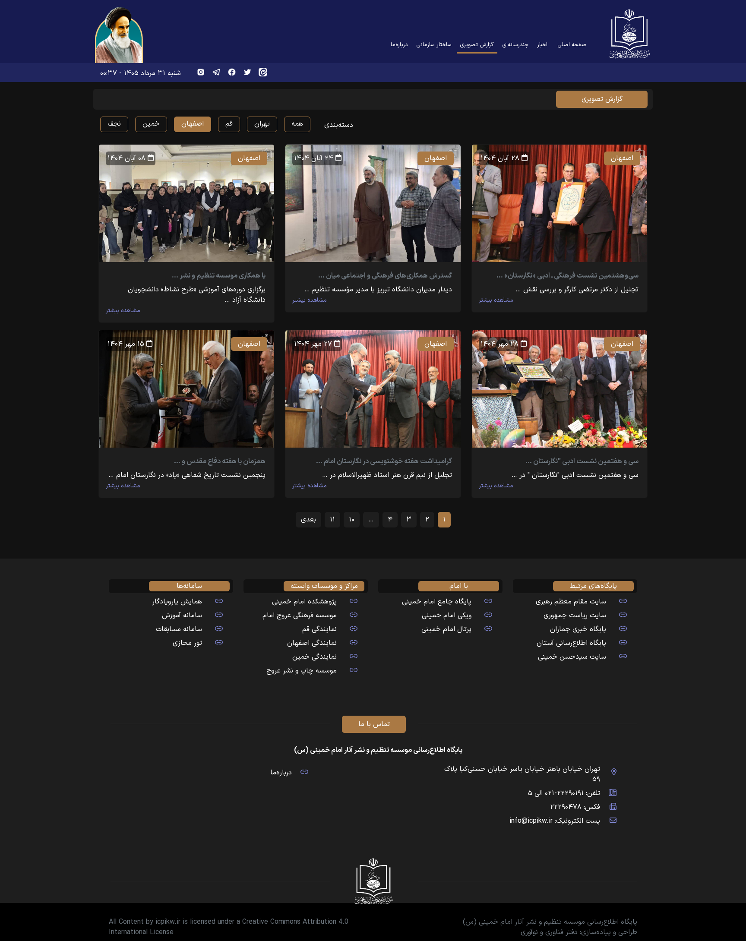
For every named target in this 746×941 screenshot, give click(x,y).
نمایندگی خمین (314, 657)
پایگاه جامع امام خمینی (436, 602)
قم (229, 124)
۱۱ (332, 520)
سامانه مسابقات (179, 629)
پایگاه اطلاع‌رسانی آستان (571, 643)
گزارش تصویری (475, 44)
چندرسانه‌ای (515, 45)
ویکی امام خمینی (446, 615)
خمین (151, 124)
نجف (114, 124)
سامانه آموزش (182, 615)
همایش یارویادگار (177, 602)
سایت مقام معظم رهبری (571, 602)
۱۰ (351, 520)
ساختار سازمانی (434, 45)
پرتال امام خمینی (446, 629)
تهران (262, 124)
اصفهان (192, 124)
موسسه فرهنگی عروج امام (299, 615)
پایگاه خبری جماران (578, 629)
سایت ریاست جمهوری (575, 615)
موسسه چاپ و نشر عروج (301, 671)
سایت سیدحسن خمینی (572, 657)
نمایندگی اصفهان (312, 643)
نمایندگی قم (319, 629)
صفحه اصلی (572, 45)
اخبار (542, 45)
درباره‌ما (399, 45)
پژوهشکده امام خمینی (304, 602)
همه (297, 124)
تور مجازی (187, 643)
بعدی (308, 520)
